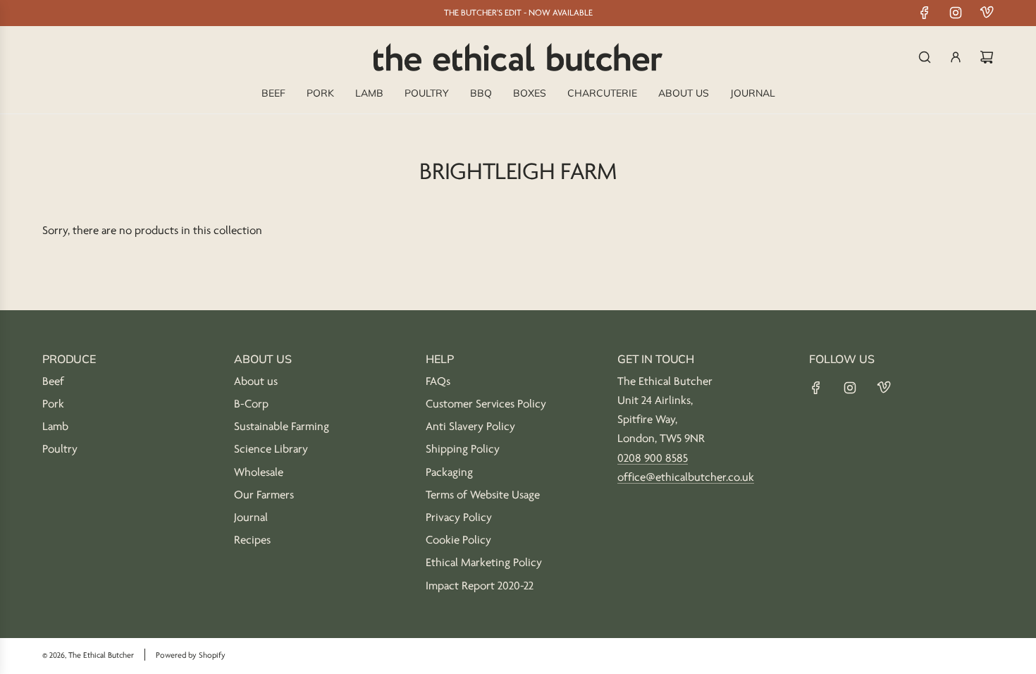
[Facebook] (924, 13)
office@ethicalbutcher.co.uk (685, 477)
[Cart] (986, 57)
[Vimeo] (986, 13)
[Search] (924, 57)
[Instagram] (955, 13)
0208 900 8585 (652, 458)
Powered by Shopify (191, 655)
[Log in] (955, 57)
